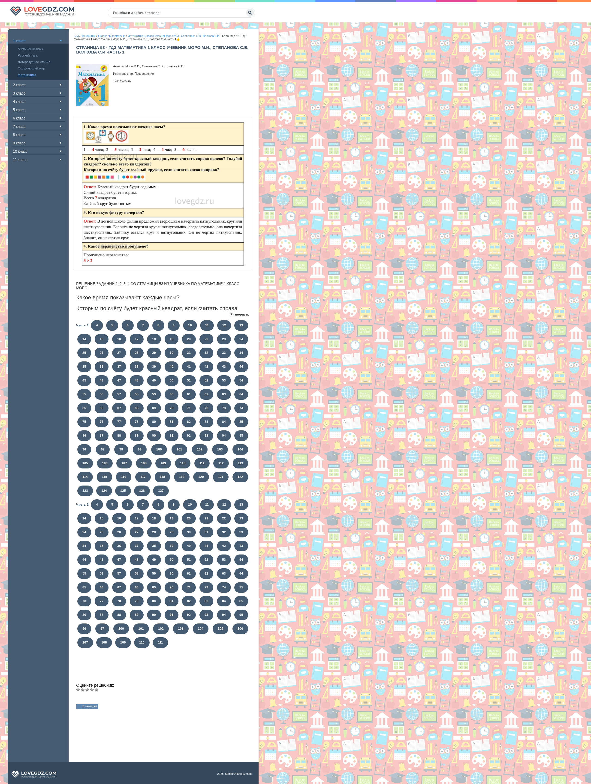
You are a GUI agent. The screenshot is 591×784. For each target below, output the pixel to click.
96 (84, 449)
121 (220, 477)
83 (206, 421)
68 (137, 408)
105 (85, 463)
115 (104, 477)
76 (101, 421)
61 (189, 394)
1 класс (19, 41)
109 (163, 463)
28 (137, 353)
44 (241, 366)
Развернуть (239, 314)
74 (241, 408)
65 (84, 408)
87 (101, 435)
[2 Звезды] (82, 690)
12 (224, 325)
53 (224, 380)
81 (171, 421)
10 (190, 325)
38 (137, 366)
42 (206, 366)
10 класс (20, 151)
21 (206, 518)
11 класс (20, 160)
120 (201, 477)
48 (137, 380)
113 (240, 463)
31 (189, 353)
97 (103, 449)
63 (224, 394)
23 (224, 339)
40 (171, 366)
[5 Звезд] (96, 690)
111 (202, 463)
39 (154, 366)
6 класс (19, 118)
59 (154, 394)
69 (154, 408)
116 (123, 477)
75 (84, 421)
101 (179, 449)
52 (206, 380)
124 (104, 490)
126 (142, 490)
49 (154, 380)
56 (101, 394)
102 (199, 449)
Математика (27, 75)
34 (241, 353)
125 (123, 490)
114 (85, 477)
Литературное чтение (34, 62)
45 (84, 380)
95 (241, 435)
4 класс (19, 102)
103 (220, 449)
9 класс (19, 143)
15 (101, 339)
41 (189, 366)
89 (137, 435)
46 (101, 380)
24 (241, 339)
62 (206, 394)
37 (119, 366)
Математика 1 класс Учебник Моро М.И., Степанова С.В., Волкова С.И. (173, 36)
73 (224, 408)
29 (154, 353)
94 (224, 435)
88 (119, 435)
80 (154, 421)
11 (207, 325)
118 (162, 477)
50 (171, 380)
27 (119, 353)
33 (224, 353)
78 (137, 421)
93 (206, 435)
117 (143, 477)
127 (161, 490)
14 (84, 339)
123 (85, 490)
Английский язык (30, 49)
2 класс (19, 85)
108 (144, 463)
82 (189, 421)
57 (119, 394)
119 (181, 477)
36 (101, 366)
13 (241, 325)
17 (137, 339)
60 (171, 394)
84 (224, 421)
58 (137, 394)
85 (241, 421)
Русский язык (28, 55)
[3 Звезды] (87, 690)
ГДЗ (76, 36)
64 (241, 394)
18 (154, 339)
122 (240, 477)
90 (154, 435)
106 (105, 463)
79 (137, 601)
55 (84, 394)
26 (101, 353)
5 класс (19, 110)
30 (171, 353)
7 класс (19, 126)
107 (124, 463)
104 (240, 449)
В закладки (89, 706)
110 (182, 463)
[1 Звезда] (78, 690)
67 (119, 408)
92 (189, 435)
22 (206, 339)
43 (224, 366)
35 (84, 366)
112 (221, 463)
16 (119, 339)
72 (206, 408)
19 (171, 339)
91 (171, 435)
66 (101, 408)
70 (171, 408)
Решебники (88, 36)
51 (189, 380)
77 (119, 421)
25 (84, 353)
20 (189, 339)
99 (140, 449)
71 (189, 408)
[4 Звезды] (92, 690)
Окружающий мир (31, 68)
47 (119, 380)
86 (84, 435)
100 (159, 449)
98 (121, 449)
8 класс (19, 135)
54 (241, 380)
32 (206, 353)
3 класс (19, 93)
